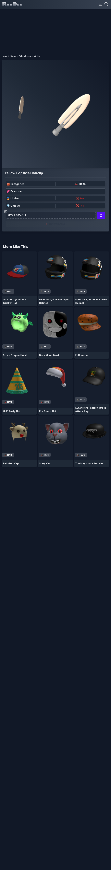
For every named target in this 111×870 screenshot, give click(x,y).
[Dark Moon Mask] (55, 333)
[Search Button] (106, 4)
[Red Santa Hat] (55, 387)
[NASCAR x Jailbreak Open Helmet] (55, 278)
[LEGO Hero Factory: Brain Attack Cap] (91, 387)
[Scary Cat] (55, 441)
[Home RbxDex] (15, 4)
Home (4, 56)
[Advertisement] (55, 30)
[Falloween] (91, 333)
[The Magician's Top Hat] (91, 441)
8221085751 (17, 215)
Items (13, 56)
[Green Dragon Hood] (19, 333)
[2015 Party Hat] (19, 387)
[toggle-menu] (100, 4)
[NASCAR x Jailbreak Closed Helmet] (91, 278)
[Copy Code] (101, 215)
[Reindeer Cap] (19, 441)
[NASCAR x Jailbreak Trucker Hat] (19, 278)
